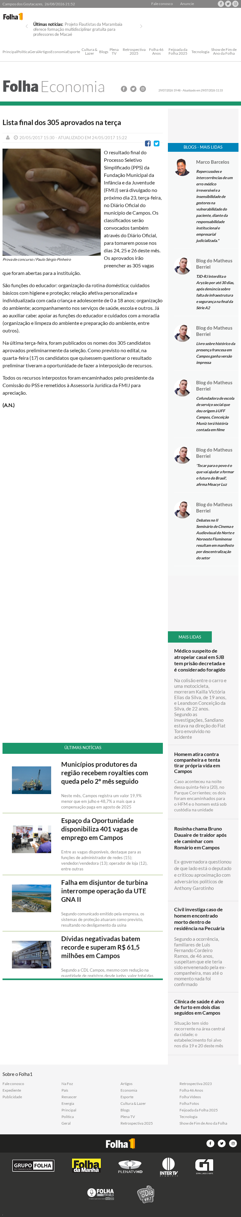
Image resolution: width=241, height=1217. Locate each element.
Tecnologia (200, 52)
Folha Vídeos (190, 1097)
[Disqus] (83, 496)
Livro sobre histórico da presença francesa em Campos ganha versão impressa (215, 353)
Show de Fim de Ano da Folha (224, 52)
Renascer (69, 1097)
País (65, 1090)
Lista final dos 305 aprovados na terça (62, 122)
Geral (34, 52)
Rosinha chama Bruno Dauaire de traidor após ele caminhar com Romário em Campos (200, 837)
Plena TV (114, 52)
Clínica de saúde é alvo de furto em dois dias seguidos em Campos (199, 1007)
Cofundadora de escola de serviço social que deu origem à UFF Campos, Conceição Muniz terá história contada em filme (215, 414)
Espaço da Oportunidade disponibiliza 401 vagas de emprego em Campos (99, 828)
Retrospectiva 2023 (195, 1084)
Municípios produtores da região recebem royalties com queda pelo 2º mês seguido (104, 772)
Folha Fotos (189, 1103)
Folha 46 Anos (156, 52)
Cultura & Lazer (89, 52)
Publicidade (12, 1097)
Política (23, 52)
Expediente (12, 1090)
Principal (10, 52)
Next (141, 26)
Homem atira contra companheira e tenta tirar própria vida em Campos (197, 762)
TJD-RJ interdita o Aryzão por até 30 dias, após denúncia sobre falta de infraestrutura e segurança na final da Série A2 (215, 292)
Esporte (73, 52)
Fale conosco (162, 4)
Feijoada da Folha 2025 (178, 52)
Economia (59, 52)
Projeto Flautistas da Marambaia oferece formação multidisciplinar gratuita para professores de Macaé (78, 29)
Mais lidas (190, 636)
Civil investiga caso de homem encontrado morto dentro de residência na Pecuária (199, 918)
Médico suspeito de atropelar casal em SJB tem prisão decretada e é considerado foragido (199, 660)
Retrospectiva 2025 (134, 52)
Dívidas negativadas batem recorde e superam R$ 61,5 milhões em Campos (100, 947)
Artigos (45, 52)
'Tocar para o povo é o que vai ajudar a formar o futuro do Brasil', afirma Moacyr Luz (215, 475)
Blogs (103, 52)
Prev (27, 26)
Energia (68, 1103)
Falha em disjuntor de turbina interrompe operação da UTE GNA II (104, 890)
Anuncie (187, 4)
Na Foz (67, 1084)
